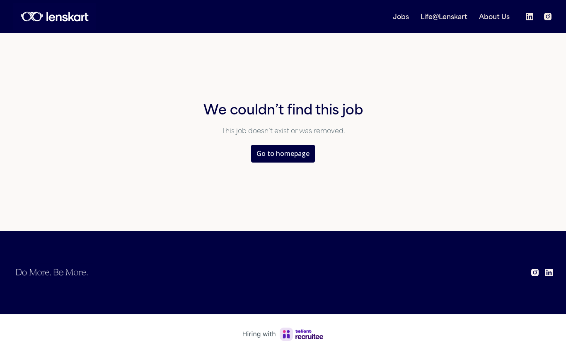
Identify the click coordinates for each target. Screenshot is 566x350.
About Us (494, 16)
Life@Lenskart (444, 16)
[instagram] (547, 16)
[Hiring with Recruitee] (283, 334)
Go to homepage (283, 153)
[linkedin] (529, 16)
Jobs (401, 16)
